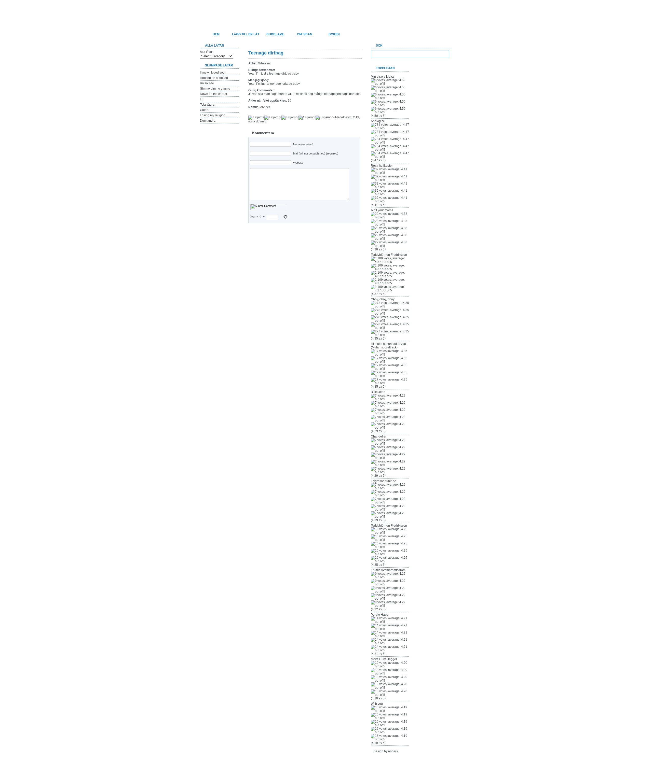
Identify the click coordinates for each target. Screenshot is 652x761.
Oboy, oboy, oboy (383, 299)
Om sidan (304, 34)
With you (377, 704)
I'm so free (207, 83)
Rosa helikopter (382, 165)
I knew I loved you (212, 72)
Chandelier (378, 436)
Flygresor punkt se (383, 481)
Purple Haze (379, 614)
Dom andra (207, 120)
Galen (204, 110)
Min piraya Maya (382, 76)
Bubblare (275, 34)
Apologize (378, 121)
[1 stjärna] (256, 118)
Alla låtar (206, 52)
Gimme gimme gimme (215, 88)
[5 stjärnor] (324, 118)
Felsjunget (227, 12)
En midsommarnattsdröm (388, 570)
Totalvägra (207, 104)
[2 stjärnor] (272, 118)
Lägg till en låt (245, 34)
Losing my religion (212, 115)
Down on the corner (213, 94)
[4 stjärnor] (307, 118)
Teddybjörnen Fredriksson (389, 255)
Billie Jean (378, 392)
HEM (216, 34)
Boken (334, 34)
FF (201, 99)
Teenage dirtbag (265, 52)
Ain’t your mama (382, 210)
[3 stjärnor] (289, 118)
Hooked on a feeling (214, 78)
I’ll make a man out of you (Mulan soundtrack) (388, 345)
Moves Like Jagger (384, 659)
